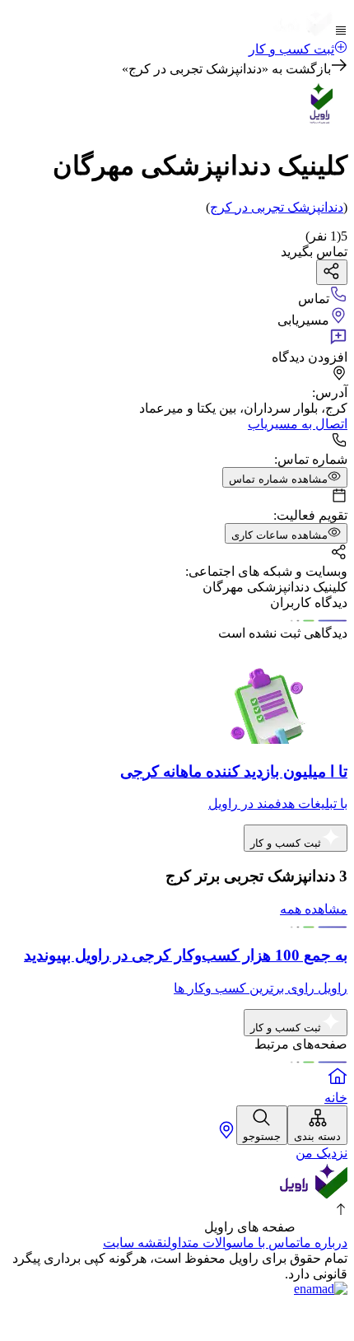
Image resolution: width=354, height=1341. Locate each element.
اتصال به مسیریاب (297, 424)
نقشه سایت (135, 1243)
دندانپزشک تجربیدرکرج (276, 207)
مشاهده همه (313, 909)
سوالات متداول (205, 1243)
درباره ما (323, 1243)
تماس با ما (271, 1243)
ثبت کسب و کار (291, 49)
